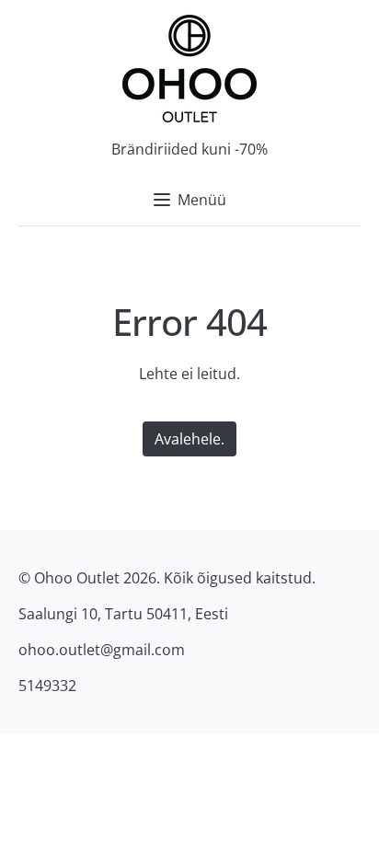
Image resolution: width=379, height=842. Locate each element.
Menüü (202, 200)
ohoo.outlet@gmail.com (101, 650)
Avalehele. (189, 439)
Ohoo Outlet (77, 578)
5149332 (47, 685)
